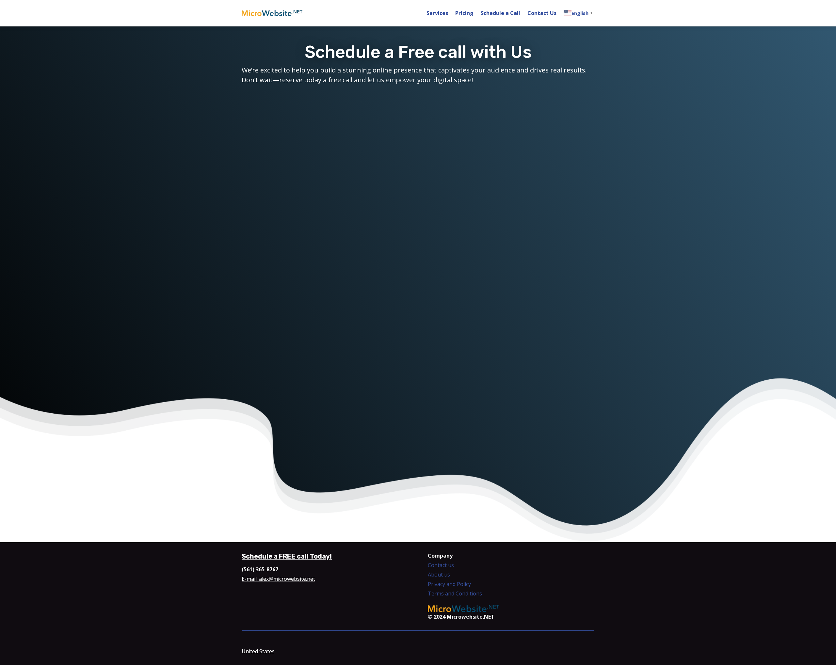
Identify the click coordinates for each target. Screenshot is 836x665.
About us (439, 574)
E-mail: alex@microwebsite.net (278, 578)
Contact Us (541, 13)
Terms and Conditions (455, 593)
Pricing (464, 13)
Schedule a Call (500, 13)
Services (437, 13)
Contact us (441, 565)
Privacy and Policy (449, 584)
